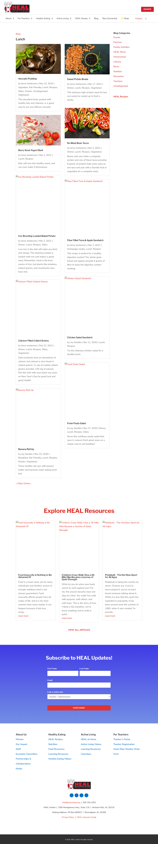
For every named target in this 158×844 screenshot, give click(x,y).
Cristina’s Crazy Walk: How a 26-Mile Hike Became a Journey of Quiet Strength (78, 577)
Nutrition (117, 71)
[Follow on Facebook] (72, 795)
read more (23, 615)
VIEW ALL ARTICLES (79, 629)
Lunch (45, 87)
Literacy (117, 61)
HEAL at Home (88, 739)
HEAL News (119, 51)
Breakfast (23, 457)
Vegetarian (23, 94)
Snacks (28, 91)
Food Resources (56, 749)
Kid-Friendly (35, 87)
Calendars (86, 753)
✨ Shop (125, 18)
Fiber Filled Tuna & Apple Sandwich (85, 240)
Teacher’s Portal (121, 739)
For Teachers (24, 18)
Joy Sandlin (27, 454)
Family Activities (121, 47)
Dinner (21, 244)
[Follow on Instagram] (81, 795)
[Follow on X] (77, 795)
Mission (19, 739)
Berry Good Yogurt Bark (30, 150)
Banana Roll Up (26, 449)
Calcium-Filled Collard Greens (33, 340)
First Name (52, 668)
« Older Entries (23, 483)
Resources (118, 76)
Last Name (85, 668)
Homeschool (119, 56)
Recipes (53, 87)
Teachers (117, 81)
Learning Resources (58, 753)
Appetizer (23, 87)
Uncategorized (40, 91)
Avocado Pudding (27, 78)
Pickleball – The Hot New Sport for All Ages (121, 576)
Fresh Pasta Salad (76, 423)
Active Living (63, 18)
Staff (18, 749)
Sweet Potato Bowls (77, 79)
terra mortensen (29, 83)
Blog (96, 18)
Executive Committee (26, 753)
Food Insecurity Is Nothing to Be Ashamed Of (35, 576)
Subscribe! (79, 708)
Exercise (117, 42)
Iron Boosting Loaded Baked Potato (37, 236)
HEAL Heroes (81, 18)
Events (116, 37)
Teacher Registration (124, 744)
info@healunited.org (71, 802)
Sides (21, 91)
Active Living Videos (91, 744)
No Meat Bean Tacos (78, 143)
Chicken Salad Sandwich (80, 337)
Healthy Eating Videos (59, 758)
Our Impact (21, 744)
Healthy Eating (43, 18)
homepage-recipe (76, 248)
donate (147, 9)
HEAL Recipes (55, 739)
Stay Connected (109, 18)
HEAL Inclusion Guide (86, 817)
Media (19, 768)
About (8, 18)
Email (50, 680)
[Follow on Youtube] (86, 795)
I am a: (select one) (55, 692)
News (116, 66)
